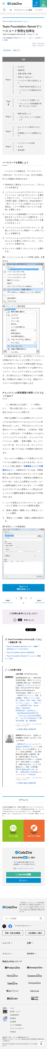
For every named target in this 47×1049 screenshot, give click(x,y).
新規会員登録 (24, 874)
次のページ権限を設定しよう (23, 587)
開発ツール (17, 50)
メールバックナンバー (25, 868)
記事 (32, 767)
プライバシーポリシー (17, 1028)
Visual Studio (7, 50)
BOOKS (30, 953)
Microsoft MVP (26, 688)
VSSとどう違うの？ (25, 77)
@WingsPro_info (28, 769)
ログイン (25, 880)
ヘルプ (12, 1008)
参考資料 (21, 150)
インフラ (38, 10)
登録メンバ (32, 759)
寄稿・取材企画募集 (12, 933)
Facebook (32, 774)
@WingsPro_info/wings (29, 772)
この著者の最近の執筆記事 (26, 729)
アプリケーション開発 (23, 10)
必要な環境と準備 (24, 73)
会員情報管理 (14, 1015)
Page (8, 79)
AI (11, 10)
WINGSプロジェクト (25, 695)
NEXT (39, 600)
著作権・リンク (15, 1011)
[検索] (4, 9)
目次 (23, 59)
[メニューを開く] (3, 3)
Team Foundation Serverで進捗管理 (20, 652)
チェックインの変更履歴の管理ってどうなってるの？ (30, 104)
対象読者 (21, 70)
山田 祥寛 (5, 38)
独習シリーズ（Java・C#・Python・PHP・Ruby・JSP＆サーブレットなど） (29, 700)
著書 (27, 767)
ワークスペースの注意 (26, 143)
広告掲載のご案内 (35, 933)
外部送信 (13, 1032)
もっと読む (9, 658)
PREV (8, 600)
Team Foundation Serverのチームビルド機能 (24, 656)
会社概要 (13, 1021)
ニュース (6, 942)
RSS (18, 769)
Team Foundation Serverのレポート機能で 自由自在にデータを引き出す (24, 647)
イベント (6, 953)
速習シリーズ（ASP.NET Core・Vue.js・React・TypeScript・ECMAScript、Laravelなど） (28, 707)
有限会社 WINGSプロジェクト (27, 746)
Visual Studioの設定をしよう (30, 86)
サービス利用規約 (16, 1025)
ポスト (31, 630)
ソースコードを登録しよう (30, 100)
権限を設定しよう (24, 113)
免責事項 (13, 1018)
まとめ (20, 146)
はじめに (21, 66)
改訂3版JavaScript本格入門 (27, 713)
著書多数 (32, 720)
